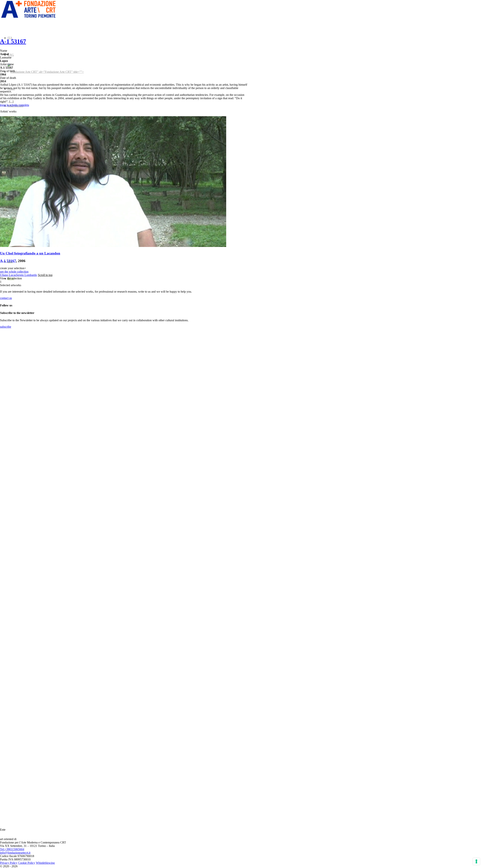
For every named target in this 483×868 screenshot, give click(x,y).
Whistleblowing (45, 862)
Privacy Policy (8, 862)
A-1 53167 (13, 41)
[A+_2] (28, 17)
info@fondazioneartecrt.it (15, 852)
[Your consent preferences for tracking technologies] (476, 861)
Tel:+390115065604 (12, 849)
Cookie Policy (26, 862)
